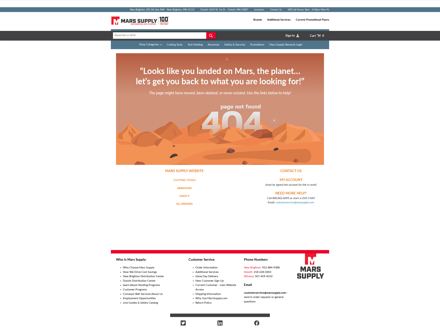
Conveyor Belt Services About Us (143, 294)
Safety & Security (234, 44)
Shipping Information (208, 294)
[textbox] (163, 35)
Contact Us (276, 10)
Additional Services (207, 272)
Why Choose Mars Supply (138, 267)
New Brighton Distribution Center (143, 276)
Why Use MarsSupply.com (211, 298)
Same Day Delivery (206, 276)
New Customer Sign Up (209, 280)
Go (211, 35)
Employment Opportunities (139, 298)
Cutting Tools (175, 44)
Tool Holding (195, 44)
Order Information (206, 267)
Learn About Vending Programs (141, 285)
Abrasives (213, 44)
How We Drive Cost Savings (140, 272)
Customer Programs (135, 289)
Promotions (257, 44)
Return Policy (203, 302)
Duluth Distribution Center (139, 280)
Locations (259, 10)
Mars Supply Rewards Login (285, 44)
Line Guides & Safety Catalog (140, 302)
